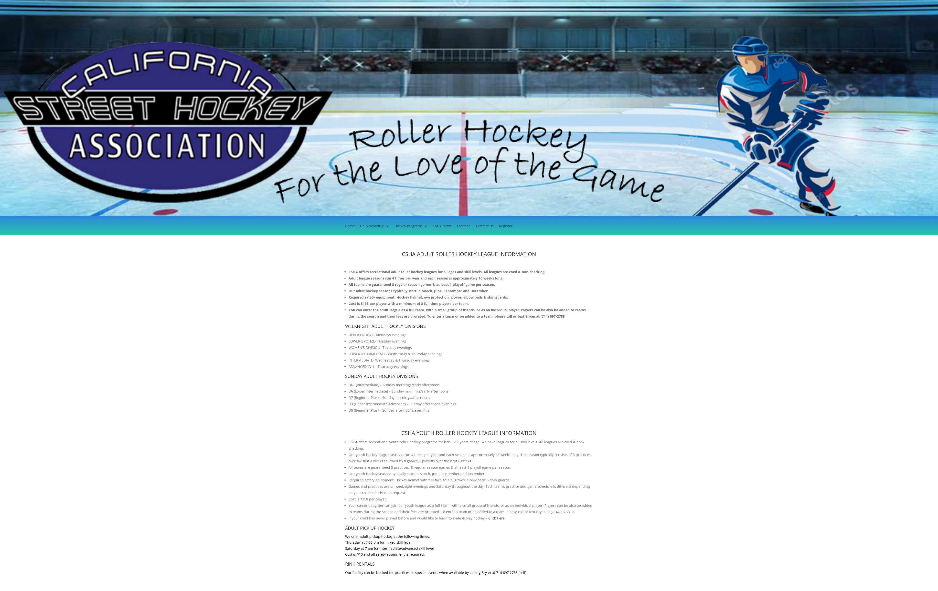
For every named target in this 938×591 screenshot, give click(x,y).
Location (464, 226)
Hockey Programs (408, 226)
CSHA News (442, 226)
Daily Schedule (372, 226)
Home (350, 226)
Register (505, 226)
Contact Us (485, 226)
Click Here (496, 518)
